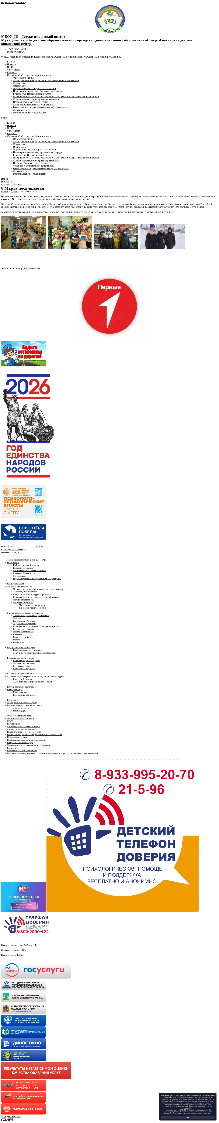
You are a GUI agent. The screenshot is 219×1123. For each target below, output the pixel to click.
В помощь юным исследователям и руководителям (36, 626)
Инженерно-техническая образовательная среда (37, 91)
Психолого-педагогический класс (22, 751)
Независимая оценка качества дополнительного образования (34, 734)
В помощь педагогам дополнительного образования (36, 597)
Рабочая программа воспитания (21, 687)
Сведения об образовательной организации (29, 75)
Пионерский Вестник (22, 679)
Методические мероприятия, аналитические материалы (38, 589)
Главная (11, 61)
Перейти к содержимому (13, 2)
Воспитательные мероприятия (20, 674)
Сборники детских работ (24, 629)
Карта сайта (12, 700)
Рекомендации (19, 711)
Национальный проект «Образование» (24, 732)
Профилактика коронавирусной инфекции (26, 740)
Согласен (188, 1117)
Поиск (4, 181)
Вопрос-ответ (19, 642)
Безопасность (13, 562)
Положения (18, 634)
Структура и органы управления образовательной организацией (46, 80)
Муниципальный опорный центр (22, 703)
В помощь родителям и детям (20, 658)
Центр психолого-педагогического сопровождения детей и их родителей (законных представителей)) (52, 753)
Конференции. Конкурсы (24, 621)
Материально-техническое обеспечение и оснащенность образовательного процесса (56, 96)
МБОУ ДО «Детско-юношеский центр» (33, 36)
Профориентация (14, 689)
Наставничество (14, 724)
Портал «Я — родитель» (24, 669)
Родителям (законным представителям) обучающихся (37, 579)
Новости (11, 64)
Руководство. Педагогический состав (32, 94)
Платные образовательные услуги (30, 102)
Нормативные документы (24, 695)
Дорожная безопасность (24, 573)
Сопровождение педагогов (25, 592)
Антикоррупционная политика (21, 729)
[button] (109, 117)
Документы (19, 83)
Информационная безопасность (27, 565)
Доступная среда (21, 110)
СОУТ (10, 721)
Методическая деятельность (19, 586)
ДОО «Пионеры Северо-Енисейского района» (33, 682)
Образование (19, 86)
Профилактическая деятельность (27, 650)
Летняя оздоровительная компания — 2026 (26, 560)
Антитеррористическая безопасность (29, 570)
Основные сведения (23, 77)
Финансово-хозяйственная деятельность (33, 104)
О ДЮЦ (11, 67)
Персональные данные (17, 737)
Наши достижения (15, 584)
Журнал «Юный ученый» (24, 624)
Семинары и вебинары (23, 637)
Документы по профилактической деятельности (34, 653)
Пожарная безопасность (23, 568)
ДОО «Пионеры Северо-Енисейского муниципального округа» (35, 676)
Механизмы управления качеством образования (28, 745)
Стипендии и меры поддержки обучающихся (36, 99)
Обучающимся (19, 576)
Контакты (12, 72)
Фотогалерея (13, 69)
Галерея (16, 640)
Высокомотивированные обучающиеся (24, 705)
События (17, 618)
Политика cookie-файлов (12, 955)
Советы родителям (21, 666)
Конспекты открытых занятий (32, 608)
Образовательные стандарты (19, 716)
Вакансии (11, 748)
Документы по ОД (21, 708)
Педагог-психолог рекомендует (21, 647)
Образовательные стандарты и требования (34, 88)
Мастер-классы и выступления (32, 605)
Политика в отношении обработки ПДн (19, 945)
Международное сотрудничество (29, 112)
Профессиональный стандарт (20, 743)
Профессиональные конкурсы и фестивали (32, 594)
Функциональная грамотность (20, 718)
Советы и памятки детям (24, 663)
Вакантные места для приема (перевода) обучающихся (41, 107)
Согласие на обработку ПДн (13, 950)
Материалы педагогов (23, 602)
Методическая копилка (23, 600)
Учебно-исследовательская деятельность (25, 613)
